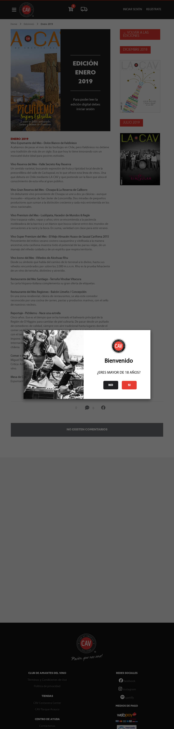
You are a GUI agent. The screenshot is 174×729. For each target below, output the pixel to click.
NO (110, 385)
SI (129, 385)
